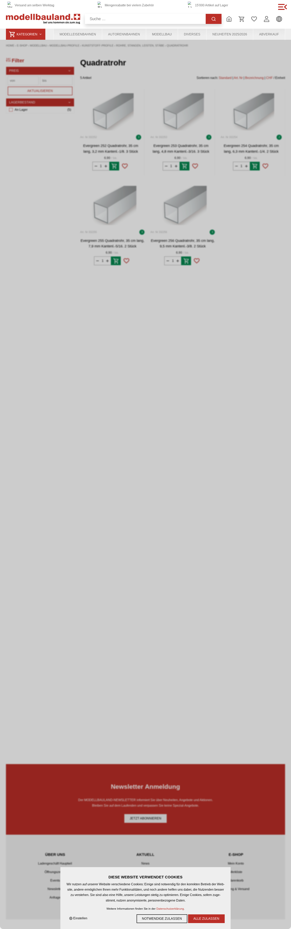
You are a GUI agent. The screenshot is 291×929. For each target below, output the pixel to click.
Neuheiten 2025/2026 (229, 34)
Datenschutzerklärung (170, 908)
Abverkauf (269, 34)
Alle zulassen (206, 918)
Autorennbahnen (124, 34)
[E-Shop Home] (43, 19)
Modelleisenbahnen (78, 34)
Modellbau (162, 34)
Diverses (192, 34)
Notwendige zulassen (162, 918)
